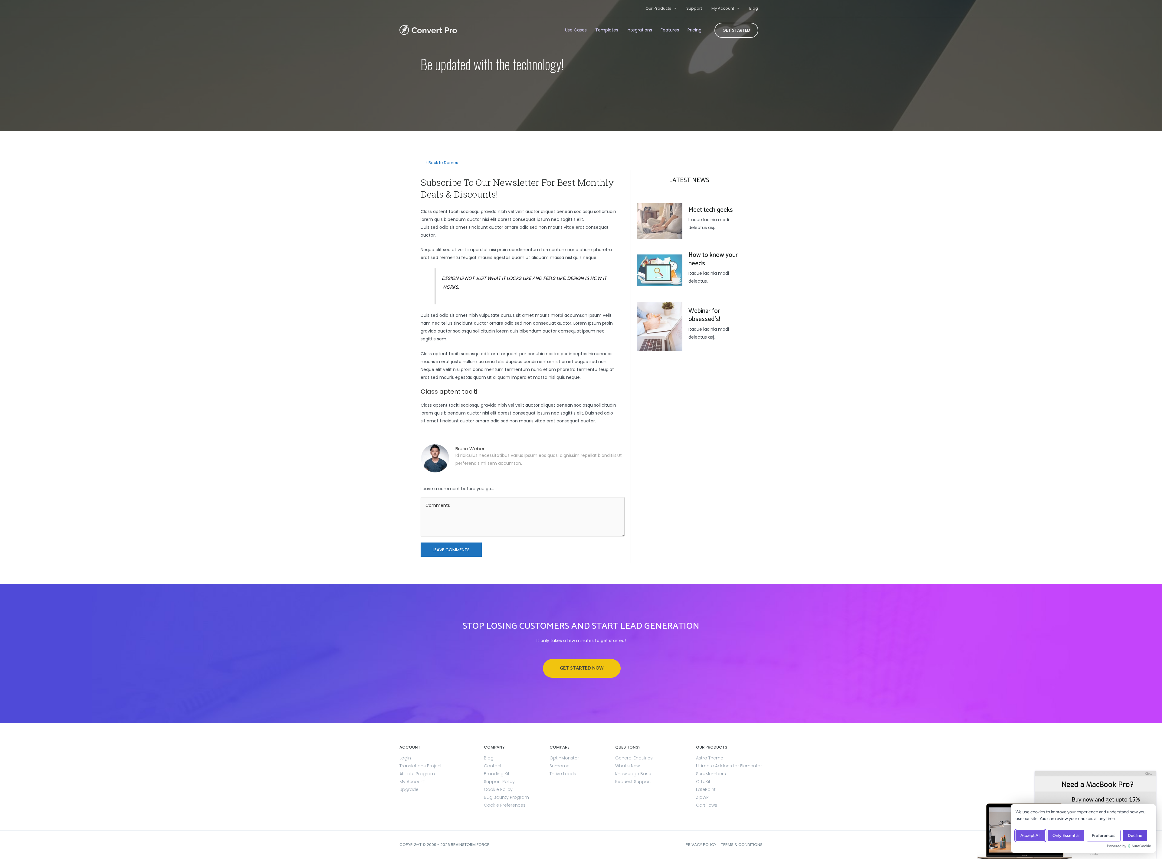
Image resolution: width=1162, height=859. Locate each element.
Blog (753, 8)
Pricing (694, 30)
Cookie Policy (498, 789)
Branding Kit (497, 774)
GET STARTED (736, 30)
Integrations (639, 30)
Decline (1135, 835)
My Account (722, 8)
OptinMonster (564, 758)
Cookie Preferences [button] (505, 805)
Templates (606, 30)
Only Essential (1065, 835)
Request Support (633, 782)
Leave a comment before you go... (457, 489)
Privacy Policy (701, 845)
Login (405, 758)
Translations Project (420, 766)
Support (694, 8)
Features (670, 30)
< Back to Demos (441, 163)
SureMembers (711, 774)
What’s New (627, 766)
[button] (582, 668)
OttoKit (703, 782)
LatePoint (706, 789)
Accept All (1030, 835)
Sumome (560, 766)
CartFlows (706, 805)
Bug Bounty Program (506, 797)
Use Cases (576, 30)
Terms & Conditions (742, 845)
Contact (493, 766)
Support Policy (499, 782)
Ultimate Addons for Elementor (729, 766)
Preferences (1103, 835)
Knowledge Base (633, 774)
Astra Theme (709, 758)
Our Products (658, 8)
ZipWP (702, 797)
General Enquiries (634, 758)
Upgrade (409, 789)
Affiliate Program (417, 774)
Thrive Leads (563, 774)
